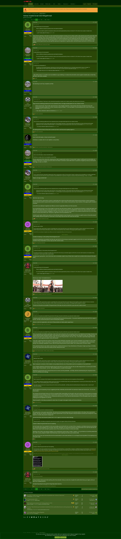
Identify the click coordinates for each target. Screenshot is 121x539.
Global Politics (37, 500)
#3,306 (96, 135)
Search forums (31, 6)
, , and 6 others (44, 350)
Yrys (28, 513)
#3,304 (96, 97)
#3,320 (96, 472)
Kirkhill (28, 500)
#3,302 (96, 47)
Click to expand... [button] (65, 234)
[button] (51, 4)
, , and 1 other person (43, 147)
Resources (65, 4)
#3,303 (96, 81)
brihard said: (36, 99)
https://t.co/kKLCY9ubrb (45, 108)
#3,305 (96, 117)
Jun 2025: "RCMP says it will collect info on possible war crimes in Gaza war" (46, 495)
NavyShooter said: (37, 152)
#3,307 (96, 150)
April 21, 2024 (51, 32)
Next (48, 19)
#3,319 (96, 442)
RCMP (38, 496)
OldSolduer (93, 504)
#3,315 (96, 327)
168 (41, 19)
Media (59, 4)
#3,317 (96, 374)
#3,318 (96, 405)
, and (40, 242)
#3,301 (96, 22)
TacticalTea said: (37, 377)
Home (25, 4)
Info (54, 4)
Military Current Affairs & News (43, 504)
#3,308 (96, 170)
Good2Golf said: (37, 172)
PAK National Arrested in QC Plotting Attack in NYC (39, 503)
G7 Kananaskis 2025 (32, 499)
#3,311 (96, 246)
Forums (30, 4)
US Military (36, 513)
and (39, 113)
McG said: (35, 24)
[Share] (93, 22)
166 (36, 19)
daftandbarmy (92, 500)
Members (73, 4)
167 (39, 19)
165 (34, 19)
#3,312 (96, 263)
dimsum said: (36, 248)
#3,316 (96, 354)
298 (45, 19)
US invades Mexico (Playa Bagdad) (35, 512)
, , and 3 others (42, 44)
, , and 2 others (42, 218)
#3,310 (96, 221)
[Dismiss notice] (96, 9)
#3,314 (96, 311)
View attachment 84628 (38, 476)
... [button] (29, 19)
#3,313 (96, 297)
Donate (41, 4)
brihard (93, 496)
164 (31, 19)
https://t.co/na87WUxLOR (81, 68)
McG (25, 17)
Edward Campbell (30, 504)
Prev (26, 19)
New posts (25, 6)
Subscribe (36, 4)
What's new (47, 4)
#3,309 (96, 184)
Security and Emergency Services (43, 509)
